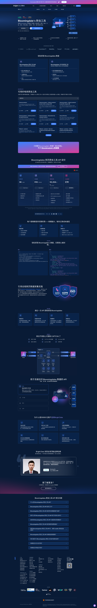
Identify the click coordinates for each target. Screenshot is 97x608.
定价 (44, 9)
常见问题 (62, 9)
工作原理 (56, 9)
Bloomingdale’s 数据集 (50, 148)
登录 (74, 5)
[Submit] (77, 98)
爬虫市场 (38, 9)
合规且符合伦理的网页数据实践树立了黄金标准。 (31, 289)
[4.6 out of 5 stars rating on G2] (24, 17)
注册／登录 (69, 562)
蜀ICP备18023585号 (49, 600)
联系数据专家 (69, 560)
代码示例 (49, 9)
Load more (48, 135)
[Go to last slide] (19, 466)
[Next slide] (78, 466)
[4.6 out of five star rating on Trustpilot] (19, 17)
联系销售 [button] (78, 5)
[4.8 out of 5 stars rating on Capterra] (29, 17)
